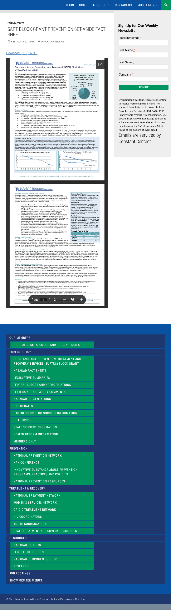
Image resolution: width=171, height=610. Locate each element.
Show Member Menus (25, 580)
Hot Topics (22, 420)
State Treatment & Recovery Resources (45, 531)
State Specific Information (35, 427)
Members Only (25, 441)
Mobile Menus (147, 5)
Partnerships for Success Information (45, 413)
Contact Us (123, 5)
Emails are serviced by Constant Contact (140, 138)
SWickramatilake (52, 41)
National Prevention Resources (39, 481)
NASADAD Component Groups (36, 559)
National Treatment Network (37, 495)
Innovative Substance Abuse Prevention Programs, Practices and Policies (46, 472)
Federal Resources (29, 552)
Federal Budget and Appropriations (42, 385)
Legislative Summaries (32, 378)
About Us (99, 5)
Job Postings (19, 573)
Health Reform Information (36, 434)
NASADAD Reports (27, 545)
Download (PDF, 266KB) (22, 53)
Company (126, 74)
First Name (127, 50)
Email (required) (130, 38)
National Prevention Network (38, 455)
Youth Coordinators (30, 524)
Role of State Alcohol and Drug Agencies (47, 345)
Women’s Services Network (35, 502)
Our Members (20, 338)
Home (83, 5)
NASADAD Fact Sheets (30, 371)
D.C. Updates (23, 406)
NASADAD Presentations (32, 399)
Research (21, 566)
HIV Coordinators (28, 517)
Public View (16, 23)
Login (70, 5)
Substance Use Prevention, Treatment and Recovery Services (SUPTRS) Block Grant (47, 361)
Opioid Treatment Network (35, 510)
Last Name (127, 62)
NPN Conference (26, 463)
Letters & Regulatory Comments (40, 392)
